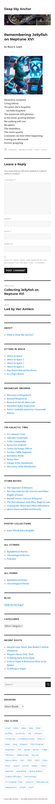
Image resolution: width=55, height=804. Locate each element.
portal (25, 766)
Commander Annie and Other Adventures (28, 505)
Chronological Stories (18, 555)
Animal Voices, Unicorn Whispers (24, 498)
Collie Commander (16, 441)
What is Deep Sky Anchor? (20, 334)
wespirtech (11, 787)
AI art (8, 728)
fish (19, 749)
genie (27, 749)
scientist (9, 771)
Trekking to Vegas (16, 668)
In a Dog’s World (15, 374)
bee (31, 728)
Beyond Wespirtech (17, 398)
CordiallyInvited (26, 739)
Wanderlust (42, 782)
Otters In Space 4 (15, 366)
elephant (10, 749)
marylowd (12, 150)
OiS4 (44, 760)
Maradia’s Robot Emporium (21, 406)
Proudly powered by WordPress (34, 799)
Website (8, 244)
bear (23, 728)
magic (45, 749)
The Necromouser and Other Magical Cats (28, 502)
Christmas (10, 739)
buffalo (9, 733)
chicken (38, 733)
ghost (36, 749)
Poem (37, 150)
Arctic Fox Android (16, 445)
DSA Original (36, 744)
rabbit (35, 766)
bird (38, 728)
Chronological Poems (18, 583)
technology (30, 776)
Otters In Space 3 (15, 363)
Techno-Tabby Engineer (19, 452)
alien (16, 728)
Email (8, 231)
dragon (24, 744)
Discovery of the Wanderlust (21, 466)
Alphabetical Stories (17, 551)
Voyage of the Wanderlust (20, 463)
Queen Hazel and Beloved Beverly (24, 509)
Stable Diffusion (13, 776)
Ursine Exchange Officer (19, 448)
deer (7, 744)
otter (7, 766)
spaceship (21, 771)
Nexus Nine (13, 459)
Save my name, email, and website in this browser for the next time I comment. (25, 261)
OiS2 (29, 760)
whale (23, 787)
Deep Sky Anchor (17, 9)
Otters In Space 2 (15, 359)
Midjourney (23, 755)
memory (9, 755)
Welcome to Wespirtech (19, 395)
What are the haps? (14, 604)
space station (36, 771)
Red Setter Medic (15, 455)
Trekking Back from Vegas (21, 658)
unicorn (29, 782)
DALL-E (41, 739)
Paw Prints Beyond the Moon (21, 370)
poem (44, 150)
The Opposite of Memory (20, 487)
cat (29, 733)
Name (7, 219)
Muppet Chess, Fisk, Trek (20, 654)
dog (15, 744)
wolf (31, 787)
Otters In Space (14, 356)
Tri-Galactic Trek (16, 434)
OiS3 (37, 760)
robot (43, 766)
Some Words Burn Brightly (20, 530)
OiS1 (22, 760)
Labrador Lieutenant (17, 438)
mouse (35, 755)
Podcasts (11, 559)
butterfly (20, 733)
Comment (10, 180)
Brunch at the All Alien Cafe (21, 402)
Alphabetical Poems (17, 580)
